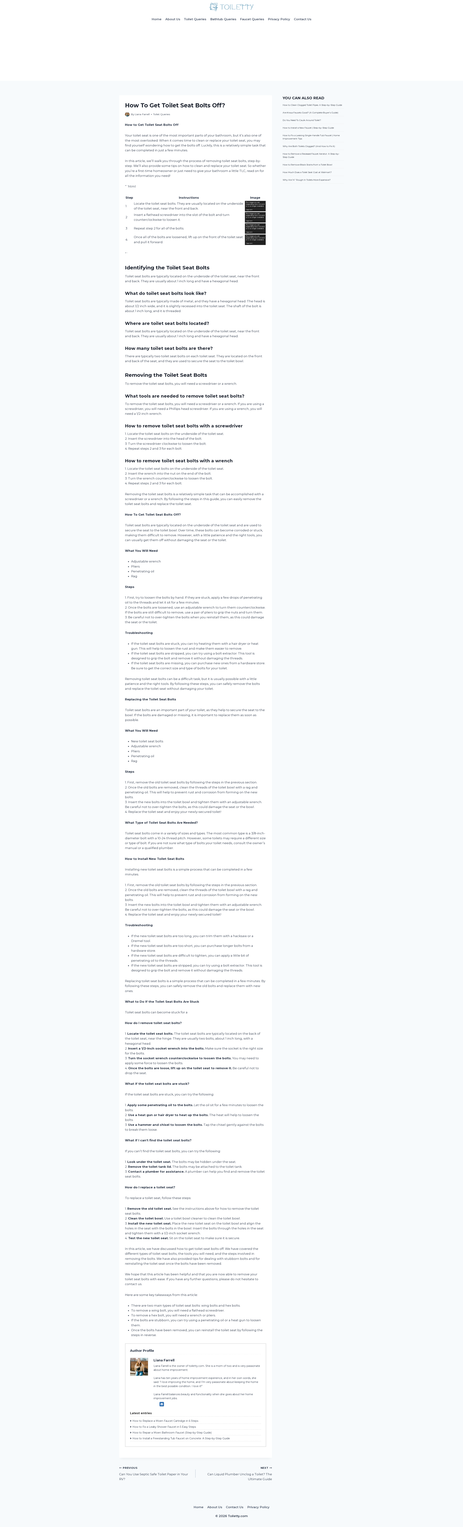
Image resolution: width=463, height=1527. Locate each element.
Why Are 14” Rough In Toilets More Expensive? (307, 179)
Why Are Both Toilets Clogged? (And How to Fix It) (309, 146)
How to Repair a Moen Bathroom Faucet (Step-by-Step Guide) (172, 1432)
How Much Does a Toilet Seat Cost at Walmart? (307, 172)
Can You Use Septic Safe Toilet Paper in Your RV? (153, 1473)
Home (157, 19)
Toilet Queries (195, 19)
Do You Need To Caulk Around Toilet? (302, 120)
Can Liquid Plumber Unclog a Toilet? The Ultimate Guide (239, 1473)
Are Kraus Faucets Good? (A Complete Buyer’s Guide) (310, 112)
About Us (172, 19)
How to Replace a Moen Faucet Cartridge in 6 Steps (165, 1421)
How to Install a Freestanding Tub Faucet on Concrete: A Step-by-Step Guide (181, 1438)
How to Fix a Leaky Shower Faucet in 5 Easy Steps (164, 1426)
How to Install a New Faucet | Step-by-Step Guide (308, 127)
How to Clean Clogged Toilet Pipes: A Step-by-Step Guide (312, 105)
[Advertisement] (231, 53)
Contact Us (302, 19)
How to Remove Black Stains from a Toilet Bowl (307, 164)
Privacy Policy (279, 19)
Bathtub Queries (223, 19)
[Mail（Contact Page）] (162, 1404)
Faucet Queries (252, 19)
